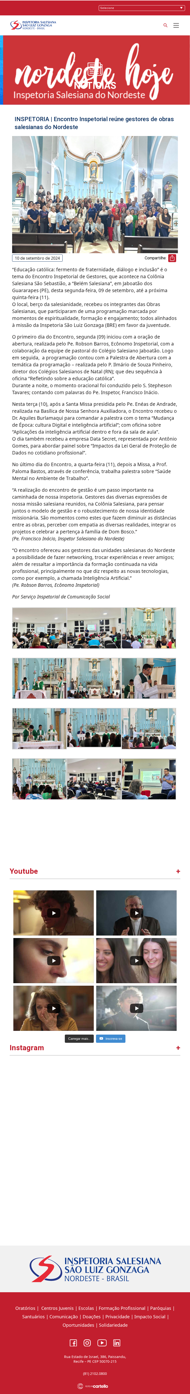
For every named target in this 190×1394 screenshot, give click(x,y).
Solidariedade (113, 1325)
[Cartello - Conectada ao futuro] (95, 1386)
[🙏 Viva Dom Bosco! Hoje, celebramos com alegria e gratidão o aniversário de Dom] (137, 1191)
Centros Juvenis (57, 1308)
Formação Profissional (122, 1308)
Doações (92, 1317)
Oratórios (25, 1308)
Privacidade (117, 1317)
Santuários (33, 1317)
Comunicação (63, 1317)
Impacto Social (150, 1317)
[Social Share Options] (16, 1144)
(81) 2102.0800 (95, 1373)
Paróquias (160, 1308)
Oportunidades (78, 1325)
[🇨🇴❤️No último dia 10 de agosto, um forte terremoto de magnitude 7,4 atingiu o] (53, 1106)
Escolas (86, 1308)
